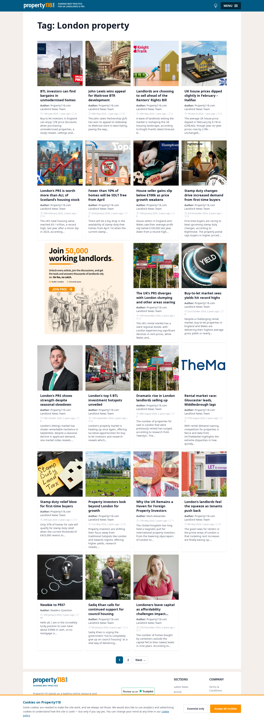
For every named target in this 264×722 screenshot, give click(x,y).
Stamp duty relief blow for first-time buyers (58, 504)
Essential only (195, 708)
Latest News (181, 687)
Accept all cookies (225, 708)
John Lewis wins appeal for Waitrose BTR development (107, 95)
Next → (140, 660)
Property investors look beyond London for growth (107, 506)
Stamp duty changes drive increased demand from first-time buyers (203, 195)
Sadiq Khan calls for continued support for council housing (106, 609)
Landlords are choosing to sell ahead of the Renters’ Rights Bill (155, 95)
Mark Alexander (156, 516)
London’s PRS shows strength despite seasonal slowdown (56, 400)
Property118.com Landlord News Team (55, 107)
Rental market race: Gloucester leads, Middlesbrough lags (200, 400)
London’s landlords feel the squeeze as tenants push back (203, 506)
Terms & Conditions (215, 688)
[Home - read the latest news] (117, 5)
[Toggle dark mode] (215, 5)
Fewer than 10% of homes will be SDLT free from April (107, 195)
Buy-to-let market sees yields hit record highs (202, 295)
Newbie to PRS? (52, 605)
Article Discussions (181, 693)
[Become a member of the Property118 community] (84, 293)
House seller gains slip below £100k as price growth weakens (154, 195)
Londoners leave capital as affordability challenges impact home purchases (155, 611)
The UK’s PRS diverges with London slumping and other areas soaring (155, 297)
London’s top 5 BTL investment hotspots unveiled (105, 400)
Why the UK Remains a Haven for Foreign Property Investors (154, 506)
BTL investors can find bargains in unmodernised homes (58, 95)
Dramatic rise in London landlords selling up (155, 397)
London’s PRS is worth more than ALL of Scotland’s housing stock (60, 195)
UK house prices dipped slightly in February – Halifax (203, 95)
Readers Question (61, 610)
